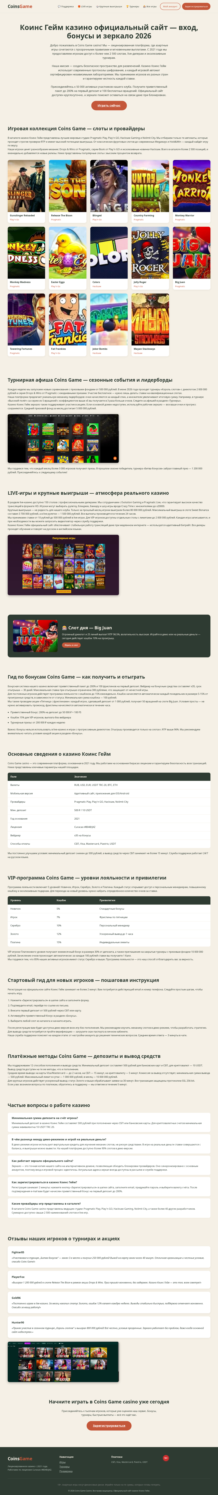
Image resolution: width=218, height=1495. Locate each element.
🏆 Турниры (132, 6)
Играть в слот (71, 645)
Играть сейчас (109, 105)
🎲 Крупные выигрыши (109, 6)
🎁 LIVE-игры (85, 6)
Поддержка (66, 1471)
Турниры (64, 1466)
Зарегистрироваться (196, 6)
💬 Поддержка (66, 6)
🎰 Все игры (150, 6)
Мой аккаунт (170, 6)
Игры (62, 1462)
